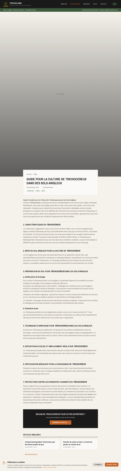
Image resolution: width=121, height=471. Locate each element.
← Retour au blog (30, 454)
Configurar (98, 464)
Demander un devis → (60, 422)
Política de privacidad (49, 467)
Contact (103, 4)
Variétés (64, 4)
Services (86, 4)
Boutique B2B (75, 4)
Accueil (29, 174)
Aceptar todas (112, 464)
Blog (95, 4)
